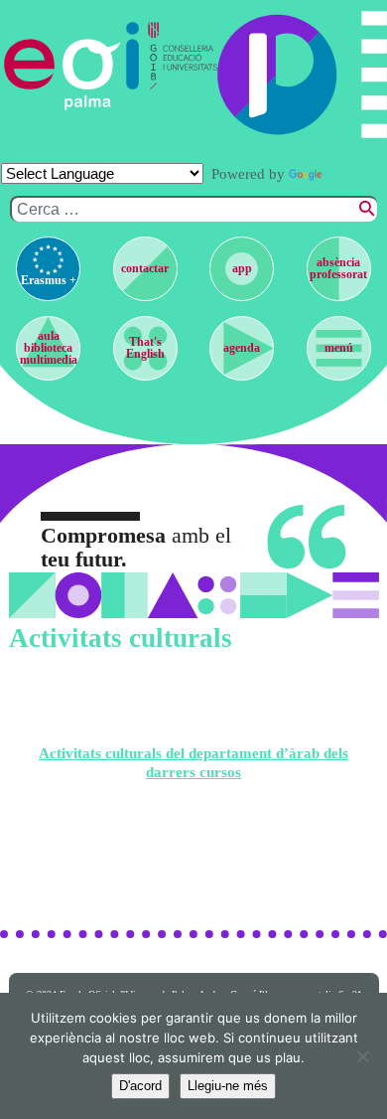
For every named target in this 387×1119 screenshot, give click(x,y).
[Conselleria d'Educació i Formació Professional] (178, 65)
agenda (241, 348)
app (242, 268)
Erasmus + (48, 280)
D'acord (140, 1085)
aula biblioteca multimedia (48, 348)
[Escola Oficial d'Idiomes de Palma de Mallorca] (72, 65)
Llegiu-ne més (228, 1085)
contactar (145, 268)
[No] (362, 1056)
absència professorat (338, 268)
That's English (145, 348)
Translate (356, 174)
